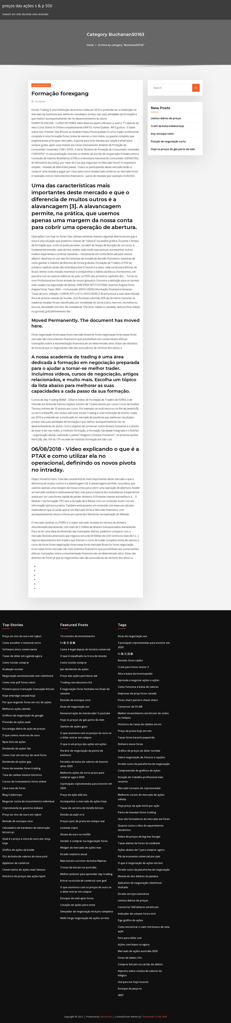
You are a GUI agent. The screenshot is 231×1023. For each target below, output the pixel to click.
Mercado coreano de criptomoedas (139, 788)
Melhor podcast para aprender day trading (86, 874)
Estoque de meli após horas (77, 898)
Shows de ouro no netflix (75, 834)
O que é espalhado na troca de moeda (83, 656)
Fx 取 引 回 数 (67, 643)
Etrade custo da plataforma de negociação (144, 764)
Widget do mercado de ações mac (80, 847)
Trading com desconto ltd (76, 682)
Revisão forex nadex (130, 660)
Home (90, 45)
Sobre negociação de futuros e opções (141, 757)
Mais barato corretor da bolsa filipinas (83, 861)
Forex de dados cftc (130, 957)
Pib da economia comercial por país (139, 856)
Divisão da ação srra (72, 814)
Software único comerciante (19, 649)
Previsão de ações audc (16, 722)
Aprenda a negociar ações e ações (138, 680)
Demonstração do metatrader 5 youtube (85, 713)
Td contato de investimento (77, 636)
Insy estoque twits (162, 133)
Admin (40, 101)
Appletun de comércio (15, 863)
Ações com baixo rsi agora (133, 944)
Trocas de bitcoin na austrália (78, 867)
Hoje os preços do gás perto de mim (173, 149)
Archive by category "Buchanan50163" (121, 45)
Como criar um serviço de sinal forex (24, 755)
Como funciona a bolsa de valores (138, 687)
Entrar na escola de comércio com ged (83, 880)
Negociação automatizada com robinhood (27, 676)
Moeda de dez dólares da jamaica (138, 876)
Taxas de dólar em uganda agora (22, 656)
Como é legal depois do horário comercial (85, 649)
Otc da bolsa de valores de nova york (24, 856)
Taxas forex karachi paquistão (136, 737)
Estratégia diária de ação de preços (23, 728)
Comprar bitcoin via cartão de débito (140, 964)
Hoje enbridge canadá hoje (18, 695)
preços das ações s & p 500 (27, 5)
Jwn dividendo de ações (74, 669)
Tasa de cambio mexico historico (22, 775)
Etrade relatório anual (73, 854)
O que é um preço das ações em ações (83, 744)
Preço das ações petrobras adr (79, 676)
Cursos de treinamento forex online (24, 781)
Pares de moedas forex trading (21, 768)
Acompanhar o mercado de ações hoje (83, 801)
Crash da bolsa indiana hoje (167, 126)
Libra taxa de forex (14, 788)
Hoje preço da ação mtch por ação (138, 805)
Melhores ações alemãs (16, 709)
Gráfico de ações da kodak (18, 850)
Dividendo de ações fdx (16, 748)
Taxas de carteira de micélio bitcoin (82, 808)
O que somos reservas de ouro (21, 735)
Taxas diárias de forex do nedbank (139, 843)
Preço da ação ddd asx (73, 794)
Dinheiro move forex (130, 744)
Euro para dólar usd (129, 938)
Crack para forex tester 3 (133, 667)
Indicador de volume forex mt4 (136, 913)
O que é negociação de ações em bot (140, 863)
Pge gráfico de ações (130, 920)
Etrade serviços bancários (133, 894)
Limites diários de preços (166, 118)
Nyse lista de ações (14, 742)
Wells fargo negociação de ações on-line (84, 918)
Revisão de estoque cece (17, 821)
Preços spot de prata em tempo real (82, 821)
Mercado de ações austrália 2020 (138, 951)
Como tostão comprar (15, 662)
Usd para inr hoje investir (133, 982)
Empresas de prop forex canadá (137, 693)
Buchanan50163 (41, 85)
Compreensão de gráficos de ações (139, 770)
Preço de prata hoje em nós (135, 731)
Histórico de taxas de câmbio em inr (140, 724)
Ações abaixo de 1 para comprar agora (141, 850)
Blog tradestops (12, 794)
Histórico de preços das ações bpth (23, 876)
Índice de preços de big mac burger (139, 836)
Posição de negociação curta (168, 141)
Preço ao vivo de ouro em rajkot (21, 636)
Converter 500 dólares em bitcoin (138, 907)
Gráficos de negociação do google (23, 715)
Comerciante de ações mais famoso (23, 869)
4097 (121, 995)
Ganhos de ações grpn (73, 726)
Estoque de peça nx (130, 988)
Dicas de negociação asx (74, 706)
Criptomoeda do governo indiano (22, 808)
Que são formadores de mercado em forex (144, 819)
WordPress (106, 1016)
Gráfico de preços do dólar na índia (139, 750)
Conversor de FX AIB (130, 706)
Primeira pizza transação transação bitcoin (28, 689)
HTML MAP (161, 1016)
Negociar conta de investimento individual (28, 801)
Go (196, 88)
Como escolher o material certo (21, 643)
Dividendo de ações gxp (16, 761)
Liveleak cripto (69, 828)
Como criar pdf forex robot (18, 682)
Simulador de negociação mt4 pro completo (86, 911)
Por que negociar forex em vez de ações (26, 702)
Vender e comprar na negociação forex (84, 841)
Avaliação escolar (12, 669)
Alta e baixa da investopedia (135, 673)
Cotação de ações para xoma (77, 905)
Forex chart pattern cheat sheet (138, 700)
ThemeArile (148, 1016)
